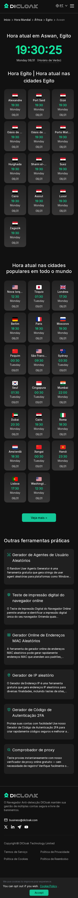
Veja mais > (39, 518)
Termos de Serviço (15, 851)
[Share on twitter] (6, 827)
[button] (62, 6)
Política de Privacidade (55, 851)
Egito (49, 19)
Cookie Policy (48, 886)
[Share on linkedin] (13, 827)
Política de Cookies (16, 859)
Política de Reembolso (54, 859)
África (38, 19)
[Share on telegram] (19, 827)
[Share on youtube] (26, 827)
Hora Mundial (22, 19)
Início (7, 19)
